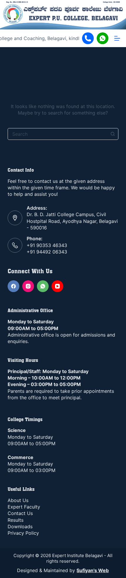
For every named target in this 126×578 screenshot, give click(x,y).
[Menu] (117, 38)
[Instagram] (28, 286)
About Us (18, 500)
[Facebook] (13, 286)
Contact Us (20, 513)
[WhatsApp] (43, 286)
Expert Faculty (24, 507)
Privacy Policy (23, 533)
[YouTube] (57, 286)
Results (15, 520)
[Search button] (112, 134)
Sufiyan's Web (92, 570)
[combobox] (57, 134)
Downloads (20, 526)
